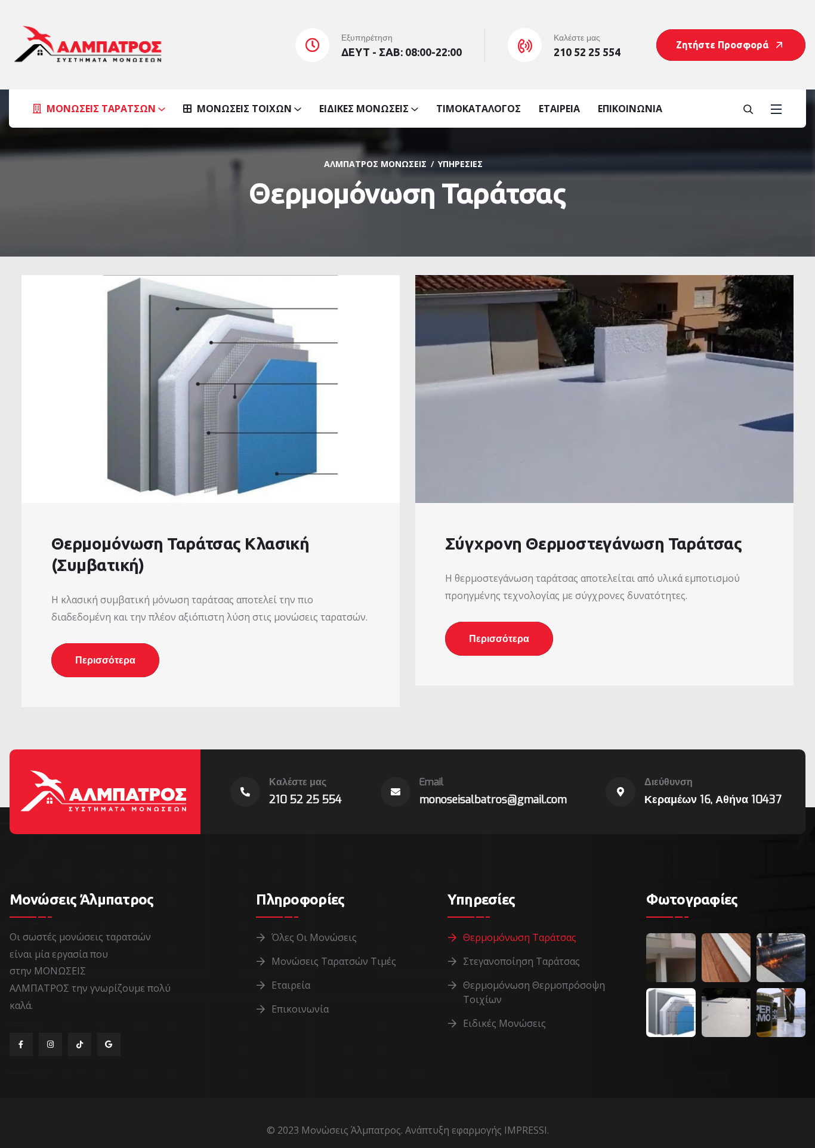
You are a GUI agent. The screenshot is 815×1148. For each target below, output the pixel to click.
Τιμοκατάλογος (478, 108)
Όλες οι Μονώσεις (314, 937)
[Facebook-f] (21, 1044)
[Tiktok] (79, 1044)
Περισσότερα (105, 660)
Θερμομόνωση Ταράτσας (519, 937)
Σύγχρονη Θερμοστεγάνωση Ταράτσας (593, 543)
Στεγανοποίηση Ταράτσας (521, 961)
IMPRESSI (525, 1130)
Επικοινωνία (630, 108)
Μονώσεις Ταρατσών (100, 108)
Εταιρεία (559, 108)
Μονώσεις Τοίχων (243, 108)
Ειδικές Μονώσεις (364, 108)
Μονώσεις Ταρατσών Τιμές (333, 961)
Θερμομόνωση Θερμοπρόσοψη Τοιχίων (534, 992)
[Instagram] (50, 1044)
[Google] (109, 1044)
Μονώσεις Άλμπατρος (351, 1130)
